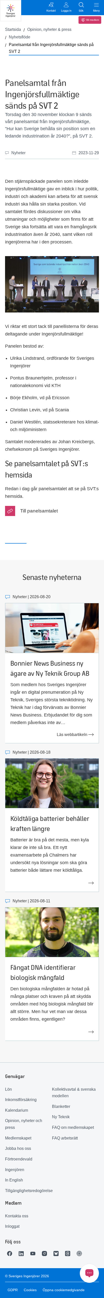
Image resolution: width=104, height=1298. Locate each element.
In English (14, 1180)
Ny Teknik (61, 1117)
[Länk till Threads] (68, 1253)
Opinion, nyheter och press (23, 1124)
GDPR (13, 1290)
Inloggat (12, 1226)
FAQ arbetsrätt (65, 1138)
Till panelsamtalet (39, 510)
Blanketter (61, 1106)
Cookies (30, 1290)
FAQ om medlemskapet (73, 1127)
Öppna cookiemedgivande (64, 1290)
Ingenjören (14, 1170)
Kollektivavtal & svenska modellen (74, 1092)
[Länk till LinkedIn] (22, 1253)
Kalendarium (16, 1110)
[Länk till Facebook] (10, 1253)
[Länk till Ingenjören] (80, 1253)
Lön (8, 1089)
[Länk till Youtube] (34, 1253)
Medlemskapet (18, 1138)
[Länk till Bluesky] (57, 1253)
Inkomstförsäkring (21, 1100)
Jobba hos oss (18, 1148)
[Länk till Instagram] (45, 1253)
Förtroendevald (18, 1159)
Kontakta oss (16, 1216)
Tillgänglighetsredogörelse (28, 1191)
